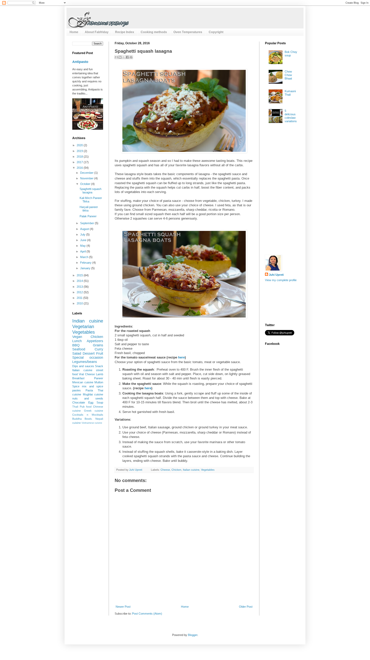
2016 (80, 167)
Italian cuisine (191, 469)
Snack (99, 366)
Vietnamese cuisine (92, 423)
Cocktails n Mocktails (87, 414)
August (85, 229)
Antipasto (80, 62)
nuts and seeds (87, 398)
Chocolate (78, 402)
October (85, 183)
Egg (90, 402)
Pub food (86, 406)
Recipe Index (124, 32)
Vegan (77, 337)
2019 (80, 151)
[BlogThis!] (120, 57)
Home (74, 32)
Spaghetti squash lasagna (90, 190)
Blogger (192, 635)
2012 (80, 292)
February (86, 262)
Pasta (89, 390)
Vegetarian (83, 326)
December (87, 172)
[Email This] (116, 57)
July (83, 234)
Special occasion (87, 357)
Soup (100, 402)
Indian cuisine (87, 320)
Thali (75, 406)
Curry (99, 349)
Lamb (99, 374)
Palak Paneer (88, 216)
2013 (80, 286)
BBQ (76, 345)
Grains (98, 345)
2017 (80, 162)
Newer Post (123, 606)
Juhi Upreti (276, 274)
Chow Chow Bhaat (288, 75)
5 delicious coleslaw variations (291, 116)
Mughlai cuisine (93, 394)
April (83, 251)
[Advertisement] (185, 590)
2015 (80, 275)
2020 (80, 145)
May (83, 245)
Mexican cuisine (82, 382)
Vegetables (207, 469)
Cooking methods (154, 32)
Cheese (165, 469)
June (83, 240)
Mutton (98, 382)
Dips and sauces (83, 366)
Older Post (245, 606)
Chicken (176, 469)
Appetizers (95, 341)
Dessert (89, 353)
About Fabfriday (96, 32)
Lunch (77, 341)
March (84, 257)
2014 (80, 280)
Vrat (81, 374)
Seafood (78, 349)
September (87, 223)
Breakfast (78, 378)
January (85, 268)
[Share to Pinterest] (131, 57)
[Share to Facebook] (127, 57)
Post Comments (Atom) (147, 613)
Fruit (99, 353)
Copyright (216, 32)
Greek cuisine (93, 410)
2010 (80, 303)
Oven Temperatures (187, 32)
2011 (80, 297)
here (181, 357)
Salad (76, 353)
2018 (80, 156)
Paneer (98, 378)
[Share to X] (124, 57)
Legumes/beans (84, 362)
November (87, 178)
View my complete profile (281, 280)
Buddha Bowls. (82, 418)
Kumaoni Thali (290, 92)
